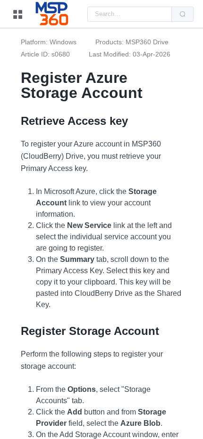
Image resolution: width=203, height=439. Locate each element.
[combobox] (129, 14)
